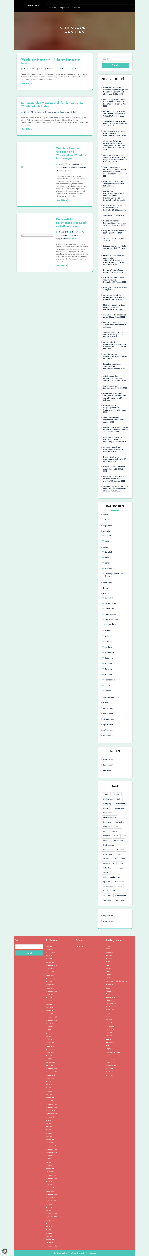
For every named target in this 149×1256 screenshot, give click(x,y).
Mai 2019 (48, 1088)
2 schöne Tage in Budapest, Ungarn (115, 271)
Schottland (111, 624)
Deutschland (76, 235)
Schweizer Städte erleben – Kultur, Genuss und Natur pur (115, 122)
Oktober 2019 (50, 1075)
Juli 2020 (49, 1056)
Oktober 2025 (50, 952)
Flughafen (107, 822)
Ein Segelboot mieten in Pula (115, 287)
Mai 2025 (49, 959)
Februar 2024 (50, 972)
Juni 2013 (49, 1227)
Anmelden (79, 946)
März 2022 (49, 1007)
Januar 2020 (50, 1065)
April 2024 (49, 969)
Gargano (107, 215)
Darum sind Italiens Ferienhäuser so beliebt (113, 458)
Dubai (105, 588)
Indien (107, 557)
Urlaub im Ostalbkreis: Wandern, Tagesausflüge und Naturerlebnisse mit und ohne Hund (115, 90)
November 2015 (51, 1178)
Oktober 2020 (50, 1049)
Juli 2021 (48, 1030)
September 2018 (51, 1114)
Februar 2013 (50, 1240)
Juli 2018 (48, 1120)
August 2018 (50, 1117)
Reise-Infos (64, 112)
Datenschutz (52, 7)
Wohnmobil (119, 900)
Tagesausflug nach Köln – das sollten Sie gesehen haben (114, 334)
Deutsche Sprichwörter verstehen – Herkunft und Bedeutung (114, 439)
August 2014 (50, 1204)
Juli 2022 (49, 998)
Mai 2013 (48, 1230)
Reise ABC (77, 7)
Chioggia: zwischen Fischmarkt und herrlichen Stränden (114, 223)
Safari (120, 863)
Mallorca (106, 840)
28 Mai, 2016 (28, 112)
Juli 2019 (48, 1081)
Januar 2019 (50, 1101)
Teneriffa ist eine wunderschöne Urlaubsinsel (115, 355)
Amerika (106, 531)
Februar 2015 (50, 1188)
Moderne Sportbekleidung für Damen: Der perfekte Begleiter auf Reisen (114, 101)
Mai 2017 (48, 1130)
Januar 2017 (50, 1143)
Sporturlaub (108, 724)
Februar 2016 (50, 1169)
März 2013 (49, 1236)
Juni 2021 (49, 1033)
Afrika (105, 515)
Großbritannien (111, 619)
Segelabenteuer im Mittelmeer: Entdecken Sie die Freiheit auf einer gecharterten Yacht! (114, 170)
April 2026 (49, 949)
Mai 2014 (49, 1210)
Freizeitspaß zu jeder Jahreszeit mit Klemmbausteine (112, 366)
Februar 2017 (50, 1139)
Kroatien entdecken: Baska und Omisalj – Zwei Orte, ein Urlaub (115, 113)
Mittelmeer (118, 840)
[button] (5, 1251)
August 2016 (50, 1156)
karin (41, 69)
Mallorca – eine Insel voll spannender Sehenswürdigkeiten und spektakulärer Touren (113, 259)
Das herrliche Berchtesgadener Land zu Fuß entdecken (71, 223)
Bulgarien (109, 598)
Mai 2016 (48, 1162)
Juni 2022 (49, 1001)
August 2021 (50, 1027)
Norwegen (66, 69)
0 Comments (52, 69)
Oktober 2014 (50, 1198)
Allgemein (107, 525)
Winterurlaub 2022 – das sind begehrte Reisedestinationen (115, 428)
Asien (105, 547)
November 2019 (51, 1072)
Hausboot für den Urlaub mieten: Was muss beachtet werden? (115, 478)
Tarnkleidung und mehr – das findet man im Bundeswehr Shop (115, 488)
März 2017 (49, 1136)
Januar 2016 (50, 1172)
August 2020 (50, 1052)
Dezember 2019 (51, 1069)
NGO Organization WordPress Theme (68, 1253)
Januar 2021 (50, 1046)
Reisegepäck (108, 863)
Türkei (107, 685)
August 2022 (50, 994)
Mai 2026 (49, 946)
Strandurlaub (119, 882)
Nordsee (120, 849)
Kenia (107, 519)
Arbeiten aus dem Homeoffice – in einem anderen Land (112, 378)
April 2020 (49, 1059)
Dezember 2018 (51, 1104)
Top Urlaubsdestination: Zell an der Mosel (115, 316)
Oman (107, 563)
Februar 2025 (50, 962)
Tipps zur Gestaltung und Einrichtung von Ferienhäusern (114, 133)
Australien (107, 582)
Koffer (114, 831)
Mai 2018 (48, 1123)
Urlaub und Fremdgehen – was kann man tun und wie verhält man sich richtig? (114, 395)
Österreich (109, 658)
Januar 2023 (50, 988)
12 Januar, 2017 (29, 69)
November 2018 (51, 1107)
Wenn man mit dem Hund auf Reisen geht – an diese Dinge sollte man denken (114, 157)
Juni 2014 (49, 1207)
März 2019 (49, 1094)
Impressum (64, 7)
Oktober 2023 (50, 978)
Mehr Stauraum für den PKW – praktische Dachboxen (115, 323)
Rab (115, 859)
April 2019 (49, 1091)
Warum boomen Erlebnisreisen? (110, 387)
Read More (27, 83)
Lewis (124, 836)
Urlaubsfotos (118, 891)
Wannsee (107, 900)
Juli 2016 (48, 1159)
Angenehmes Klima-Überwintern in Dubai (112, 448)
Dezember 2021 (51, 1017)
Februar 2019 (50, 1098)
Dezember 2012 (51, 1246)
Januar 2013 (50, 1243)
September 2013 (51, 1217)
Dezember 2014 (51, 1194)
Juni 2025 (49, 956)
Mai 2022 (49, 1004)
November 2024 (51, 965)
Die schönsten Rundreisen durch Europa (114, 468)
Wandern (59, 171)
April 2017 (49, 1133)
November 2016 (51, 1149)
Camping (107, 803)
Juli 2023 (49, 982)
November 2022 (51, 991)
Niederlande (108, 708)
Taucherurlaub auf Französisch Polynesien (113, 418)
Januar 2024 (50, 975)
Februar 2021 (50, 1043)
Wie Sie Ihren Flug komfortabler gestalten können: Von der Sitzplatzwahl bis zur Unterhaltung (113, 195)
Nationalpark (108, 845)
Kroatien (108, 641)
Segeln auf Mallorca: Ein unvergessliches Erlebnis (113, 182)
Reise (123, 859)
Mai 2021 (48, 1036)
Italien (107, 636)
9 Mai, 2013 (63, 164)
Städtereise (108, 730)
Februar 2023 (50, 985)
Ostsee (106, 859)
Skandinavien (108, 719)
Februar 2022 (50, 1011)
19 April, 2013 (63, 232)
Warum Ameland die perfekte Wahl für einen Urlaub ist (113, 297)
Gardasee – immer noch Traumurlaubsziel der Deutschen (113, 279)
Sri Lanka (108, 568)
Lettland (108, 647)
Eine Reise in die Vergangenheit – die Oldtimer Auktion (112, 407)
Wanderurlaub (120, 895)
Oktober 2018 (50, 1111)
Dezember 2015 (51, 1175)
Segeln (106, 872)
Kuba (107, 541)
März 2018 (49, 1127)
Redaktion (75, 164)
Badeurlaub (108, 799)
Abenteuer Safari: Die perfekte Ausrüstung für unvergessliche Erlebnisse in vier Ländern (115, 144)
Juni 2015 (49, 1181)
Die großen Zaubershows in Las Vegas (114, 231)
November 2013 (51, 1214)
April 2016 (49, 1165)
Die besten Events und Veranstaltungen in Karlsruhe (112, 207)
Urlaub (106, 891)
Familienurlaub (118, 808)
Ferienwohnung (109, 817)
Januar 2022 (50, 1014)
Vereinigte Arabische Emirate (114, 575)
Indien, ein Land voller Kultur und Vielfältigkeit (115, 247)
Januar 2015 (50, 1191)
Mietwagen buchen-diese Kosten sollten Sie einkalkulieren (114, 307)
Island (107, 630)
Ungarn (108, 691)
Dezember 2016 (51, 1146)
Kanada (108, 535)
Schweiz (108, 669)
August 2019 (50, 1078)
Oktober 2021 (50, 1023)
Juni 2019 (49, 1085)
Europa (74, 167)
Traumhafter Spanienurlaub (115, 238)
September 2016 (51, 1152)
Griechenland (110, 614)
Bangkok (108, 552)
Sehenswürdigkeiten (111, 877)
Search (115, 65)
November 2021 (51, 1020)
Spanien (108, 674)
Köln (116, 836)
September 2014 (51, 1201)
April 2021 (49, 1040)
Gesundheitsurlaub (111, 697)
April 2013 (49, 1233)
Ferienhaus (107, 813)
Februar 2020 (50, 1062)
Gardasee (107, 826)
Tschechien (110, 680)
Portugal (108, 663)
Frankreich (109, 609)
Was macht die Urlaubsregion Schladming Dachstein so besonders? (114, 344)
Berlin (119, 799)
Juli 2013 (48, 1223)
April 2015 (49, 1185)
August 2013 (50, 1220)
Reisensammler (33, 5)
